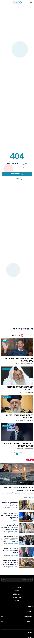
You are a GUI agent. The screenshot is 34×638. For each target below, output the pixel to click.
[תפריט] (31, 2)
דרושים (17, 591)
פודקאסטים (17, 597)
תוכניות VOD (17, 594)
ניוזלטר (17, 601)
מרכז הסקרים (17, 588)
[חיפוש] (2, 2)
